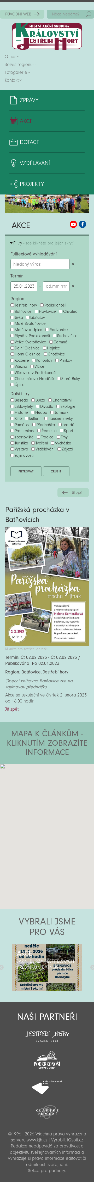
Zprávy (29, 100)
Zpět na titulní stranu (47, 36)
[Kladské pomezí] (47, 1110)
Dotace (29, 142)
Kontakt (12, 80)
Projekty (32, 184)
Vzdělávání (35, 163)
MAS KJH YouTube (73, 224)
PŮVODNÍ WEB (18, 14)
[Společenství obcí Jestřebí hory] (47, 1032)
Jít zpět (78, 492)
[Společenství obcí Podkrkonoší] (47, 1058)
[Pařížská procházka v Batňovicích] (47, 644)
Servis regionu (18, 64)
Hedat (88, 14)
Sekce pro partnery (46, 1170)
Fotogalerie (16, 72)
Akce (26, 121)
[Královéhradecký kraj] (47, 1084)
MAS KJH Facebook (82, 224)
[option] (47, 967)
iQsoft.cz (75, 1140)
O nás (10, 56)
